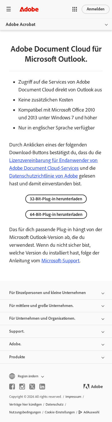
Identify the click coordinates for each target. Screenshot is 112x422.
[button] (74, 9)
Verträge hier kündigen (25, 404)
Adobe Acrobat (20, 24)
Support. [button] (16, 331)
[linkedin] (42, 386)
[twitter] (32, 386)
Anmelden (96, 9)
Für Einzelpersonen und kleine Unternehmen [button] (47, 292)
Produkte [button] (17, 357)
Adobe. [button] (15, 344)
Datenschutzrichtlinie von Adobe (43, 176)
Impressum (73, 397)
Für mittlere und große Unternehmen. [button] (41, 305)
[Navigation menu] (8, 9)
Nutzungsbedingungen (25, 412)
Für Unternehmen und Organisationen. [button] (42, 318)
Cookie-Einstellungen (60, 412)
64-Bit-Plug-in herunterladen (56, 214)
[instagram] (22, 386)
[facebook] (12, 386)
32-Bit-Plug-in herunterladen (56, 198)
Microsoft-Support (60, 260)
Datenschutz (54, 404)
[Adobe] (29, 9)
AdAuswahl (91, 412)
